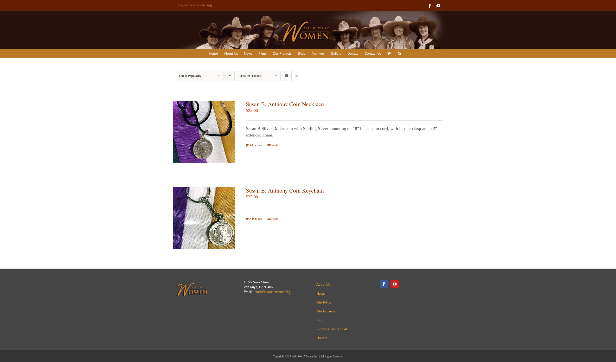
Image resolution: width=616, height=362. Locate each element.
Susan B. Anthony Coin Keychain (285, 190)
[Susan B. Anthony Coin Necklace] (204, 132)
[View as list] (296, 76)
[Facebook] (384, 284)
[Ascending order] (230, 76)
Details (274, 145)
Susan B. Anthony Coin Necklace (285, 104)
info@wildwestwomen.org (194, 5)
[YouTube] (395, 284)
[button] (399, 53)
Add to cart (255, 145)
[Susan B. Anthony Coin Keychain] (204, 218)
